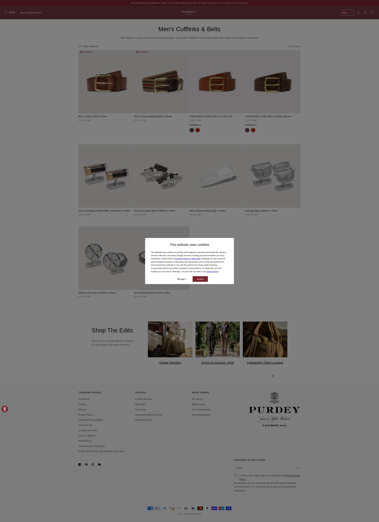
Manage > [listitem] (182, 279)
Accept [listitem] (200, 279)
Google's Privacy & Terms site (187, 258)
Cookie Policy (212, 271)
